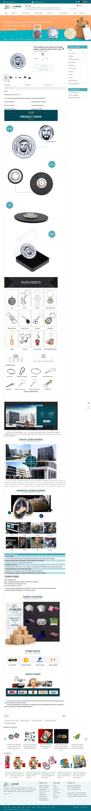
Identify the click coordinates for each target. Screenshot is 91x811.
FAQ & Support (56, 792)
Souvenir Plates (72, 68)
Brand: (26, 85)
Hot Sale (55, 798)
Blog (54, 794)
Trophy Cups (72, 65)
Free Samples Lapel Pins (10, 723)
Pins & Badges (72, 53)
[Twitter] (81, 2)
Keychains (71, 56)
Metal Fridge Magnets (74, 83)
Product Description (9, 88)
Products (55, 787)
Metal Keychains (43, 789)
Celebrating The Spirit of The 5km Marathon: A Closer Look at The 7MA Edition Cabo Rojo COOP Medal (57, 772)
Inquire (43, 66)
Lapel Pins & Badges (44, 787)
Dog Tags (71, 71)
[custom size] (42, 54)
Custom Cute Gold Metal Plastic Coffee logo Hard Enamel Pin (14, 746)
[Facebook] (76, 2)
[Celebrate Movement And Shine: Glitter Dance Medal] (40, 770)
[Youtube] (84, 2)
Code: (46, 85)
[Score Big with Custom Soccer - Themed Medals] (9, 770)
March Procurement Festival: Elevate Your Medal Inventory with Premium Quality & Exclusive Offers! (72, 772)
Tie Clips (71, 77)
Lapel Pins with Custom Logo (11, 720)
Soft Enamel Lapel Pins (37, 720)
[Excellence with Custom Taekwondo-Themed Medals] (24, 770)
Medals (70, 50)
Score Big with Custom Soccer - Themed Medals (10, 772)
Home (54, 785)
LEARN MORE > (7, 793)
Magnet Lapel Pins (25, 720)
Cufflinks (71, 74)
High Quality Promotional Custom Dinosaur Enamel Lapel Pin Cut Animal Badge (45, 746)
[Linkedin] (79, 2)
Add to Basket (42, 69)
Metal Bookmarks (73, 80)
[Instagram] (86, 2)
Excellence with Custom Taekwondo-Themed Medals (25, 772)
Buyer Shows (56, 789)
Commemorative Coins (74, 59)
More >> (85, 753)
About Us (55, 791)
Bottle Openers (72, 62)
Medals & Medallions (44, 785)
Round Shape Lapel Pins (50, 720)
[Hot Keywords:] (86, 8)
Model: (6, 85)
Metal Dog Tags (43, 796)
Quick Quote (56, 796)
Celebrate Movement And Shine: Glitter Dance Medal (41, 772)
